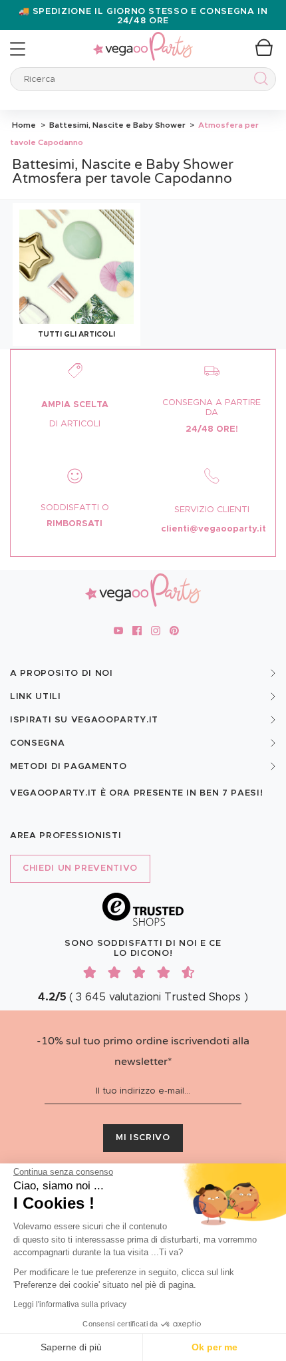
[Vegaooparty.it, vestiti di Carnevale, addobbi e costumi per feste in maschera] (143, 39)
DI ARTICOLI (74, 424)
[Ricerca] (258, 81)
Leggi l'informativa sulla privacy (69, 1304)
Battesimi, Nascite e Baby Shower (116, 125)
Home (24, 125)
